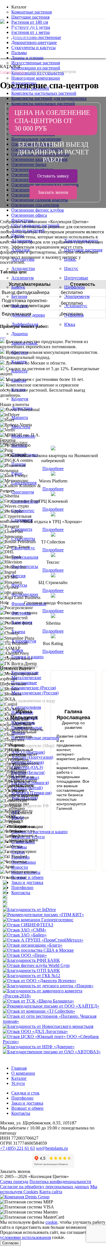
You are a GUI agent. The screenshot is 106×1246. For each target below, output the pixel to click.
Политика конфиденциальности (60, 1181)
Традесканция (24, 557)
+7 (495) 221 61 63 (22, 29)
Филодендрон (24, 594)
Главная (19, 1068)
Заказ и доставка (27, 882)
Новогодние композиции (35, 78)
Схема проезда (14, 1181)
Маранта (19, 417)
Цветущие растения (30, 17)
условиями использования (25, 1237)
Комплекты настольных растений (43, 93)
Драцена (19, 333)
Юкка (69, 324)
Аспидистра (23, 268)
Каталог (19, 1078)
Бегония (19, 296)
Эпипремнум (77, 296)
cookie (51, 1222)
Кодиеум (19, 398)
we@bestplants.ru (16, 36)
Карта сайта (50, 1191)
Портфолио (22, 887)
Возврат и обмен (27, 877)
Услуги (18, 1083)
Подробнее (53, 468)
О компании (23, 1073)
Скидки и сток (25, 1093)
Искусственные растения (35, 62)
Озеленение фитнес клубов (37, 210)
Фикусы (19, 585)
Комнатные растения (31, 12)
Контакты (20, 892)
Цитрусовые (76, 277)
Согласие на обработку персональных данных (44, 1186)
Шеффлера (74, 287)
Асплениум (22, 277)
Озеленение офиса (29, 215)
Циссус (71, 268)
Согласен (10, 1243)
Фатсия (18, 575)
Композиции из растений (35, 67)
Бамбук (18, 287)
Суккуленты (23, 538)
